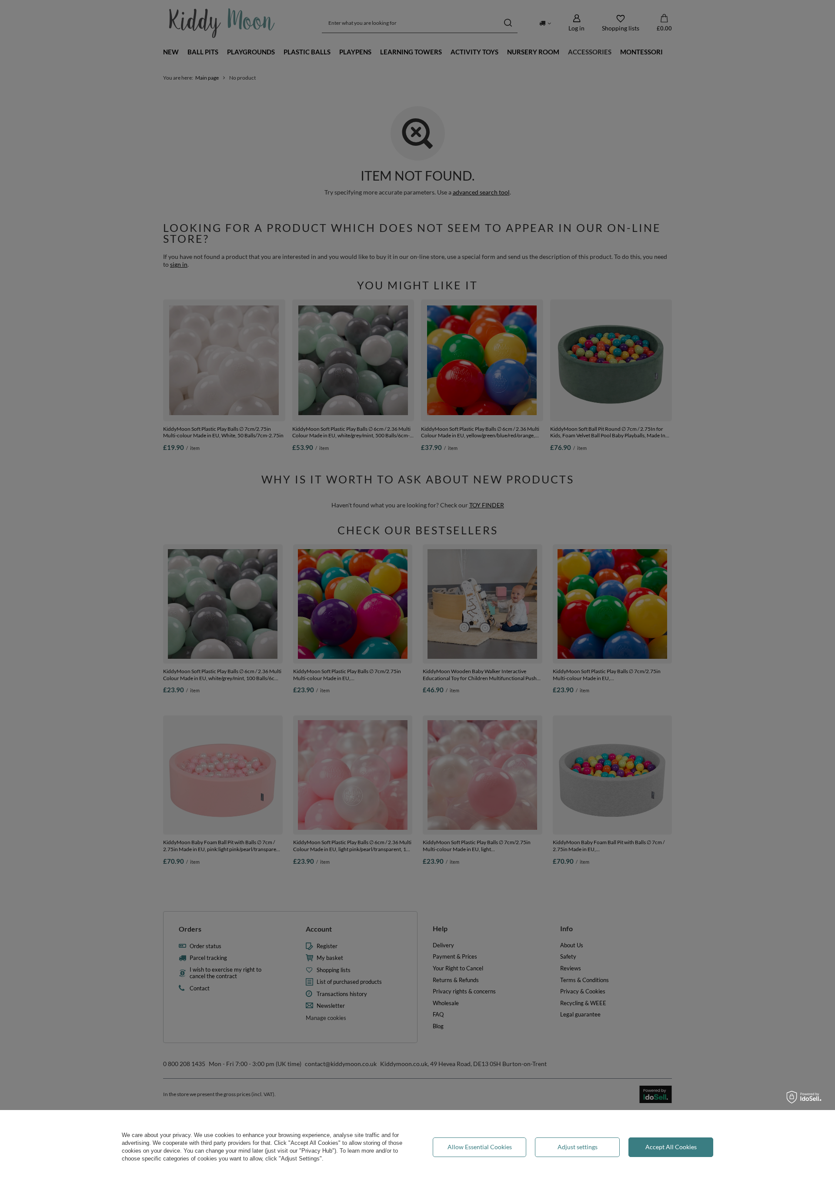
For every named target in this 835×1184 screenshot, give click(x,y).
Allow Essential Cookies (480, 1146)
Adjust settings (578, 1146)
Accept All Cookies (671, 1146)
